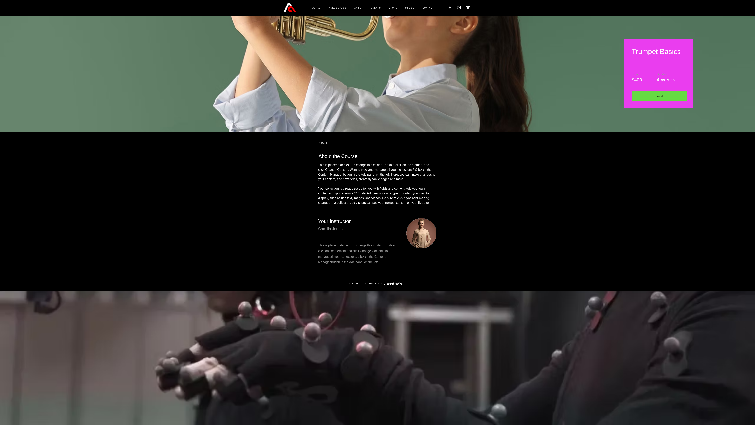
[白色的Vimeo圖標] (467, 7)
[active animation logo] (290, 7)
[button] (659, 96)
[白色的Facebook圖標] (450, 7)
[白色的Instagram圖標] (458, 7)
